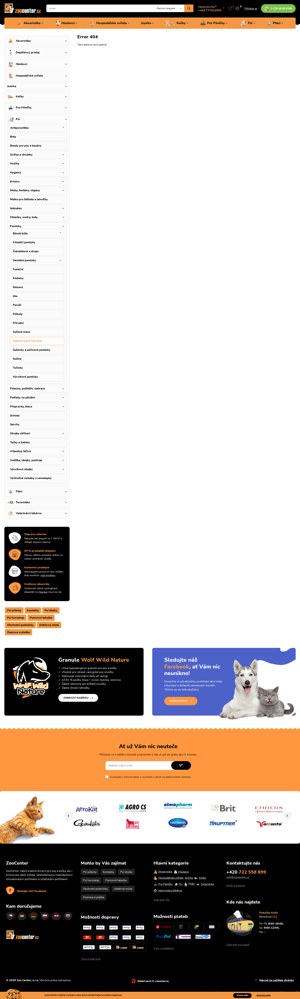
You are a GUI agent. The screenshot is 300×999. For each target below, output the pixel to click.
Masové (18, 287)
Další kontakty (235, 886)
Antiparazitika (19, 128)
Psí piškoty (14, 610)
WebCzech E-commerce (153, 981)
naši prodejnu (48, 575)
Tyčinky (18, 368)
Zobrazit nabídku (75, 697)
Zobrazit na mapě (237, 945)
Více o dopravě (91, 959)
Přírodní (18, 323)
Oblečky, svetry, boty (24, 217)
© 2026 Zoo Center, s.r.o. (22, 980)
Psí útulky (50, 610)
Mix (15, 296)
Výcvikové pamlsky (25, 377)
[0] (230, 8)
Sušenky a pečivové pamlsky (31, 350)
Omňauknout (178, 701)
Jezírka (146, 23)
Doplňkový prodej (27, 52)
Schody (15, 415)
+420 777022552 (210, 10)
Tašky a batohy (20, 442)
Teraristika (23, 502)
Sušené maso (21, 332)
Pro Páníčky (216, 23)
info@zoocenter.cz (237, 877)
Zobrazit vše (161, 900)
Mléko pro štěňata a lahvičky (29, 199)
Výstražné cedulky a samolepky (31, 478)
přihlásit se (250, 8)
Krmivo (14, 181)
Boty (13, 137)
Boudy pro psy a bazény (25, 146)
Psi (250, 23)
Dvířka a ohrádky (21, 155)
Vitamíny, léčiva (20, 451)
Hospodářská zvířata (111, 23)
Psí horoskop (15, 618)
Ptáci (276, 23)
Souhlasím (242, 995)
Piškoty (18, 314)
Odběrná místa (49, 625)
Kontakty (33, 610)
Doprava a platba (18, 632)
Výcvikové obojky (21, 469)
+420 (246, 872)
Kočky (181, 23)
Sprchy (14, 424)
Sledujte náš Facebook (31, 891)
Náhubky (16, 208)
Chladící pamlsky (24, 242)
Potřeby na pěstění (22, 397)
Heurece (43, 592)
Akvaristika (32, 23)
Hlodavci (68, 23)
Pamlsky (15, 226)
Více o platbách (163, 948)
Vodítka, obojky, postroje (26, 460)
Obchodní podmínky (20, 625)
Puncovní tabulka (41, 618)
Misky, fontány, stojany (25, 190)
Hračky (14, 163)
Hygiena (15, 172)
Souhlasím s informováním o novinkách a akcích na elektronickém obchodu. (150, 777)
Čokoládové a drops (26, 251)
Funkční (18, 269)
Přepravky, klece (21, 406)
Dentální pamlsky (24, 260)
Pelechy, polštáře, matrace (27, 388)
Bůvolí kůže (20, 233)
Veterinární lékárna (28, 513)
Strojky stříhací (20, 433)
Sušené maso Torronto (27, 341)
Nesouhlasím (263, 995)
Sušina (17, 359)
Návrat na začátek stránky (276, 980)
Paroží (17, 305)
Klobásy (18, 278)
